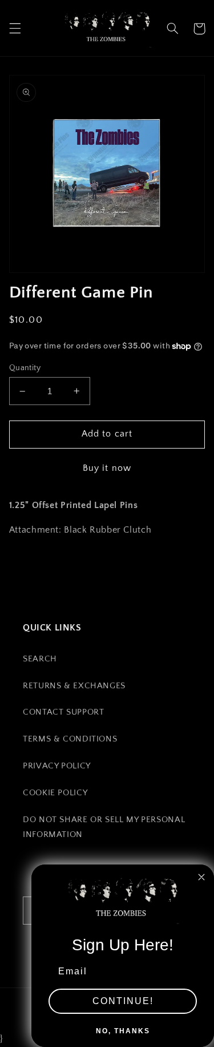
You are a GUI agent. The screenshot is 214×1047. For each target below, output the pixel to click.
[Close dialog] (201, 877)
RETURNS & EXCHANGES (74, 686)
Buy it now (107, 468)
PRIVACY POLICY (57, 766)
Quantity (25, 367)
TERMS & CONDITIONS (70, 739)
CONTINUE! (123, 1001)
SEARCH (40, 659)
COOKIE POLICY (55, 793)
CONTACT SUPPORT (63, 712)
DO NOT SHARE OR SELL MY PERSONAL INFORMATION (104, 827)
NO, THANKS (123, 1031)
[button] (15, 28)
